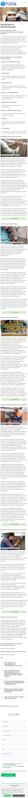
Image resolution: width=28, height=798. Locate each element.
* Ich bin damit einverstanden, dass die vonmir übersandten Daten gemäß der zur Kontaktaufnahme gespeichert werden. (13, 765)
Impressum (14, 786)
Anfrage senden (8, 775)
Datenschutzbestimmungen (9, 766)
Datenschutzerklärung (14, 785)
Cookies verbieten (18, 795)
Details (11, 793)
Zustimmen (7, 795)
